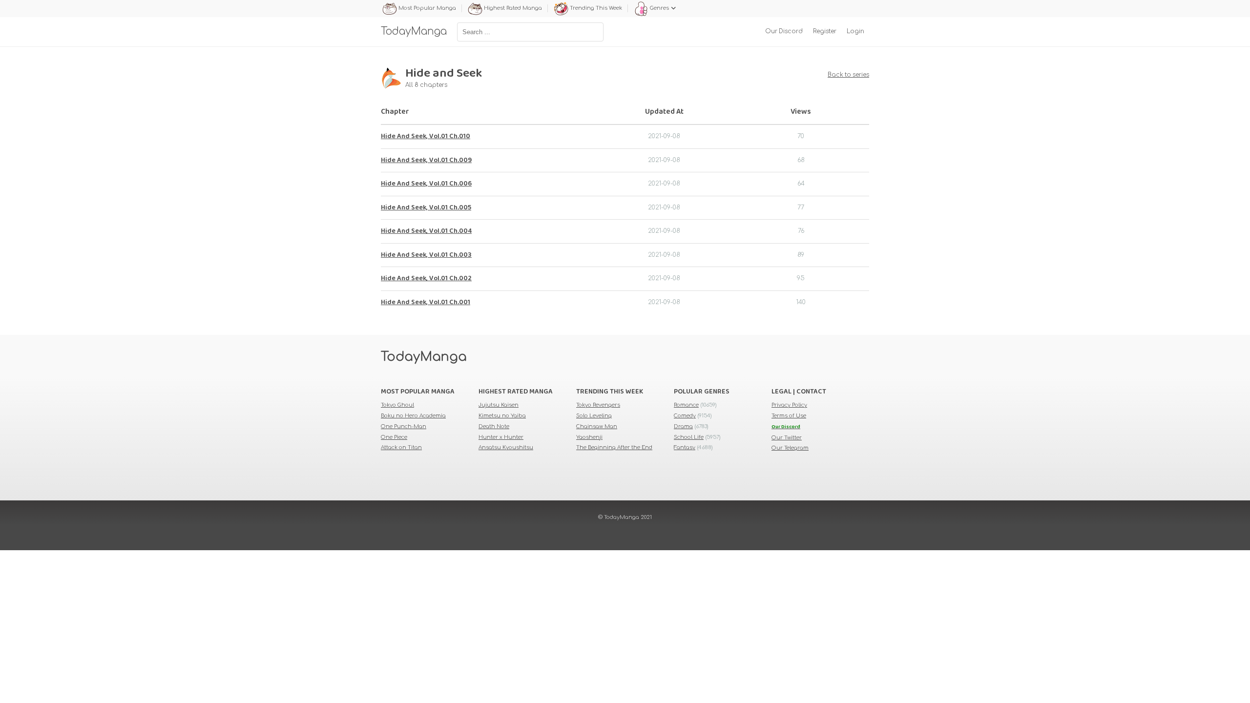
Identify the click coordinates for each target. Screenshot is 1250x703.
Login (855, 31)
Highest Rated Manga (513, 8)
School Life (689, 437)
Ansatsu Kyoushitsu (506, 447)
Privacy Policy (789, 405)
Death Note (494, 426)
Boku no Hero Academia (413, 415)
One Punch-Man (403, 426)
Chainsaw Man (596, 426)
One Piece (394, 437)
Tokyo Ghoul (397, 405)
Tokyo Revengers (598, 405)
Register (824, 31)
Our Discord (784, 31)
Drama (683, 426)
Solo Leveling (594, 415)
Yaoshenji (589, 437)
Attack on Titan (401, 447)
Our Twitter (786, 437)
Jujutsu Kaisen (499, 405)
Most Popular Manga (427, 8)
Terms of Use (788, 415)
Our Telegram (790, 448)
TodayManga (424, 357)
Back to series (848, 75)
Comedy (685, 415)
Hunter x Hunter (501, 437)
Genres (659, 8)
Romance (686, 405)
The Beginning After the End (614, 447)
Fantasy (684, 447)
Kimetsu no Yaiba (502, 415)
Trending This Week (596, 8)
